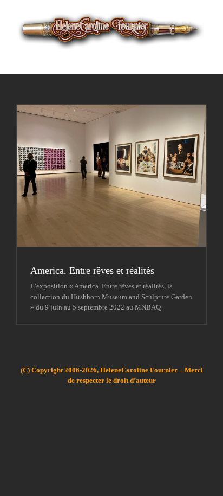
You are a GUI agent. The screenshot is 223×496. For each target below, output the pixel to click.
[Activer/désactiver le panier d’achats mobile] (183, 57)
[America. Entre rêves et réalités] (111, 176)
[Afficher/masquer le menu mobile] (202, 57)
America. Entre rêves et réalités (92, 270)
